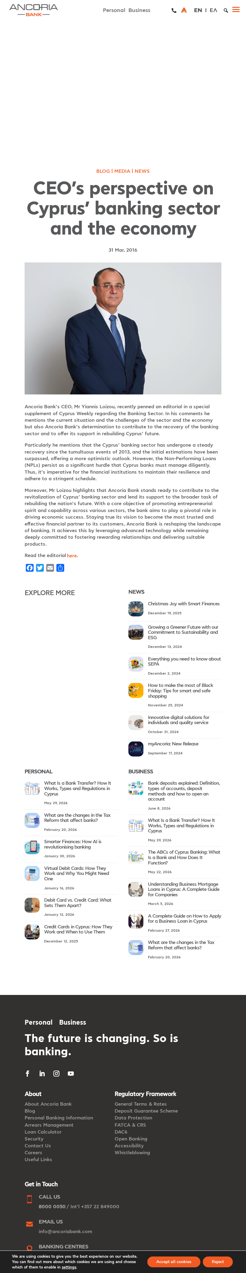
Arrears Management (49, 1125)
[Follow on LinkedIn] (42, 1074)
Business (139, 10)
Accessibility (129, 1145)
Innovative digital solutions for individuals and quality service (178, 720)
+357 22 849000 (100, 1206)
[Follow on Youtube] (71, 1074)
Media (122, 171)
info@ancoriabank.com (65, 1231)
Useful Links (38, 1159)
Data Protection (133, 1118)
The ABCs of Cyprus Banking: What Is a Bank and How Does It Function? (184, 857)
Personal (114, 10)
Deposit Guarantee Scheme (146, 1111)
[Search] (226, 10)
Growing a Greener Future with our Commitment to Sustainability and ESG (183, 632)
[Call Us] (174, 10)
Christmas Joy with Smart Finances (184, 603)
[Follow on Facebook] (28, 1074)
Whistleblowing (132, 1152)
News (142, 171)
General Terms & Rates (141, 1104)
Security (34, 1139)
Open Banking (131, 1139)
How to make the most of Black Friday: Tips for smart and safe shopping (180, 690)
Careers (33, 1152)
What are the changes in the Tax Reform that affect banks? (77, 818)
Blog (103, 171)
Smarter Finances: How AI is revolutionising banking (72, 844)
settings (69, 1267)
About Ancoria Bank (48, 1104)
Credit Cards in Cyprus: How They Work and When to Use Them (78, 929)
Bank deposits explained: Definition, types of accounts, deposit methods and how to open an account (184, 791)
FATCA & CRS (130, 1125)
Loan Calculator (43, 1132)
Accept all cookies (173, 1262)
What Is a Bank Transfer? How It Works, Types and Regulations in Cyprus (77, 788)
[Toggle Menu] (238, 10)
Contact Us (38, 1145)
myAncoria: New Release (173, 743)
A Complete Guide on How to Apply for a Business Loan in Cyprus (184, 919)
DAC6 (121, 1132)
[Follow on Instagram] (56, 1074)
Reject (218, 1262)
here (72, 555)
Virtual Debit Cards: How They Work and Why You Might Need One (76, 873)
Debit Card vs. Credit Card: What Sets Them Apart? (77, 903)
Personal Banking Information (59, 1118)
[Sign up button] (184, 10)
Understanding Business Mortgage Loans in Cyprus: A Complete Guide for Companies (183, 889)
